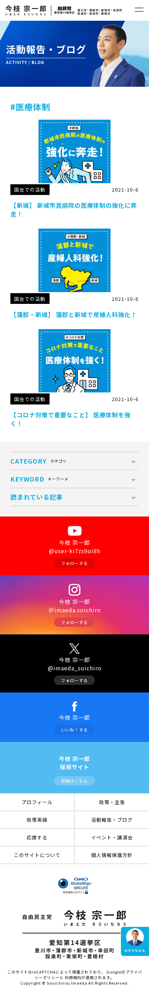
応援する (37, 837)
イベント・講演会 (112, 837)
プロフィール (37, 802)
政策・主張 (112, 802)
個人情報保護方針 (112, 854)
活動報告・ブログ (112, 819)
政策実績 (37, 819)
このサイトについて (37, 854)
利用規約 (73, 977)
